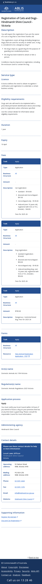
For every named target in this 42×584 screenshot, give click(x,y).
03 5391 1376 (20, 487)
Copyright (13, 567)
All (16, 173)
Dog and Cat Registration (11, 521)
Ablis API (35, 571)
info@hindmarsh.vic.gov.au (24, 493)
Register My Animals (9, 517)
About (4, 567)
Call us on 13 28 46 (19, 580)
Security (26, 571)
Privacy (17, 571)
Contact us (6, 575)
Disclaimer (24, 567)
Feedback (26, 575)
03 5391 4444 (20, 481)
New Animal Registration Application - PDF (24, 355)
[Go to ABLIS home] (12, 9)
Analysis (16, 575)
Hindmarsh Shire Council (24, 499)
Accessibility (7, 571)
